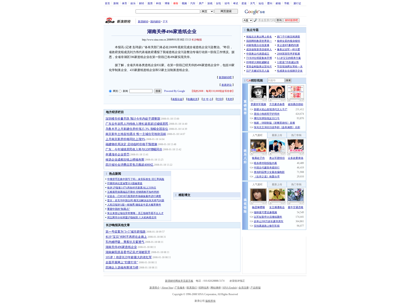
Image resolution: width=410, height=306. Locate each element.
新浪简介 (154, 287)
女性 (218, 3)
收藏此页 (192, 99)
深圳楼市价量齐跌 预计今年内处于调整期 (132, 118)
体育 (124, 3)
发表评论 (226, 84)
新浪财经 (143, 21)
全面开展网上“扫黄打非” (121, 262)
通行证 (297, 3)
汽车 (192, 3)
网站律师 (216, 287)
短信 (261, 3)
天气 (252, 3)
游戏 (209, 3)
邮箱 (278, 3)
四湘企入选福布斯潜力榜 (121, 267)
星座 (244, 3)
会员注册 (244, 287)
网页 (115, 91)
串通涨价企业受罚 (117, 154)
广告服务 (180, 287)
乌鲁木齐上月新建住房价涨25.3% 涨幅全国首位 (136, 129)
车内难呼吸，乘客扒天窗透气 (124, 242)
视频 (184, 3)
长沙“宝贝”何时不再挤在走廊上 (126, 236)
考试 (235, 3)
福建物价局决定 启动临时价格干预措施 (131, 144)
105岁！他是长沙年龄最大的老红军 (128, 257)
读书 (227, 3)
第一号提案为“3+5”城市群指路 (125, 231)
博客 (167, 3)
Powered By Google (174, 91)
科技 (158, 3)
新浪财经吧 (225, 77)
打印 (219, 99)
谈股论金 (177, 99)
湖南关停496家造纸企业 (121, 247)
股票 (150, 3)
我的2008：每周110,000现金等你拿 (212, 91)
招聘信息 (204, 287)
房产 (201, 3)
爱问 (269, 3)
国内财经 (155, 21)
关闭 (229, 99)
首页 (107, 3)
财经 (141, 3)
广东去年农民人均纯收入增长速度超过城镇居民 (136, 123)
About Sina (167, 287)
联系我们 (192, 287)
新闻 (116, 3)
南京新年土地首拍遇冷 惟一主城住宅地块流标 (135, 134)
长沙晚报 (197, 39)
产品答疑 (255, 287)
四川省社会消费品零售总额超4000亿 (129, 164)
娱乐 (133, 3)
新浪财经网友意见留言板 (179, 280)
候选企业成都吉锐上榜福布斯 (124, 159)
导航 (286, 3)
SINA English (230, 287)
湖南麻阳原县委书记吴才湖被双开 (127, 252)
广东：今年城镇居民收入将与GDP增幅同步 (133, 149)
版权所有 (210, 300)
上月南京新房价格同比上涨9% (125, 139)
